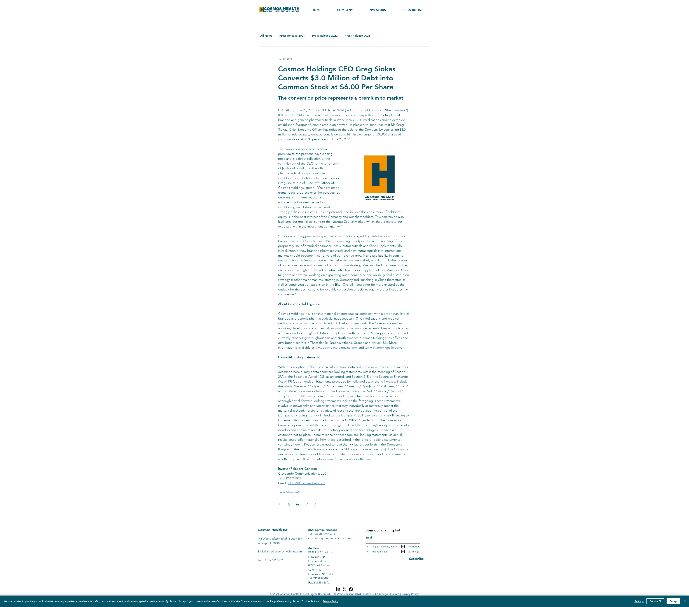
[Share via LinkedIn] (297, 504)
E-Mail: (262, 551)
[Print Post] (315, 504)
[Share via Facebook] (280, 504)
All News (266, 35)
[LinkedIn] (338, 589)
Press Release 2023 (357, 35)
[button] (377, 9)
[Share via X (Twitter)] (288, 504)
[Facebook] (350, 589)
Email (369, 537)
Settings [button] (639, 601)
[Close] (685, 601)
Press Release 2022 (325, 35)
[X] (344, 589)
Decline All (655, 601)
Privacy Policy (410, 594)
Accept (673, 601)
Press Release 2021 (292, 35)
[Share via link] (306, 504)
